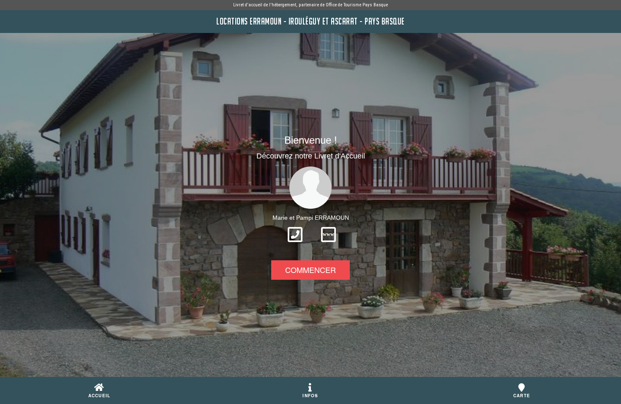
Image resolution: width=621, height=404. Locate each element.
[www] (328, 244)
